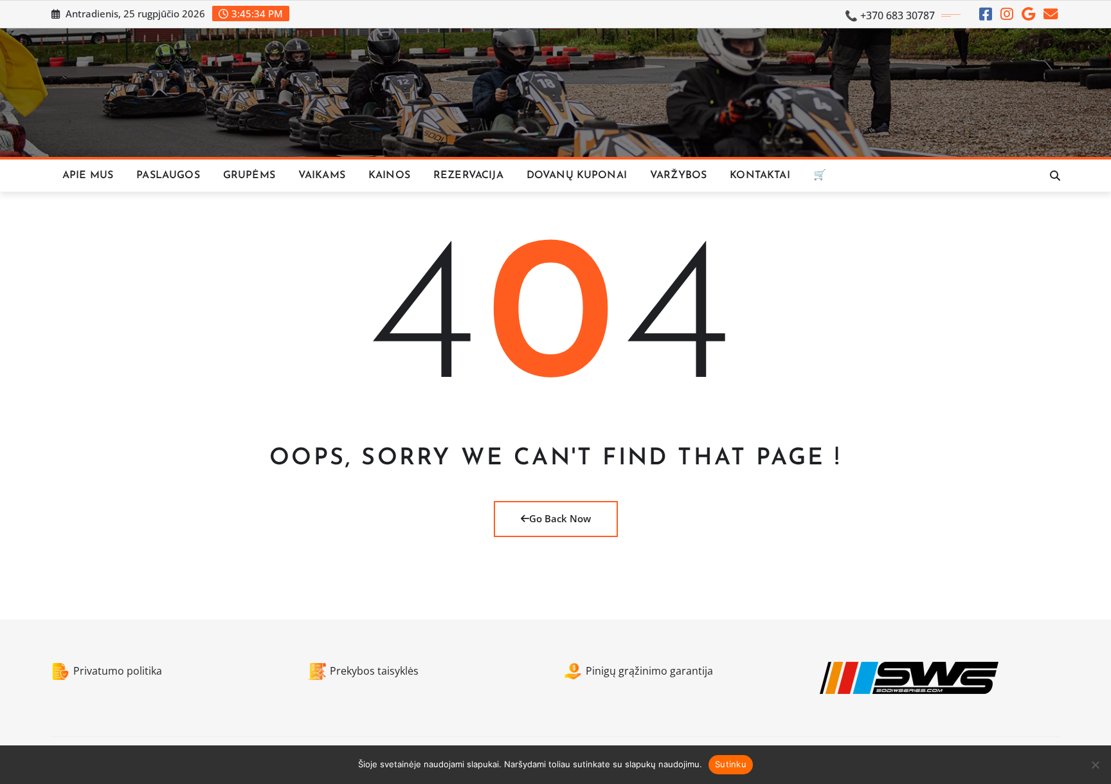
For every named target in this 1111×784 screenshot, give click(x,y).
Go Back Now (560, 518)
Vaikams (321, 175)
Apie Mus (87, 175)
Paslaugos (167, 175)
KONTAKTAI (760, 175)
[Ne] (1094, 764)
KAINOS (389, 175)
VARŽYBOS (678, 175)
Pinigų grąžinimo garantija (649, 671)
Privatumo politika (117, 671)
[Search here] (1055, 176)
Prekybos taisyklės (374, 671)
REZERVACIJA (468, 175)
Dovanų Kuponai (577, 175)
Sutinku (730, 764)
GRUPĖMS (249, 175)
